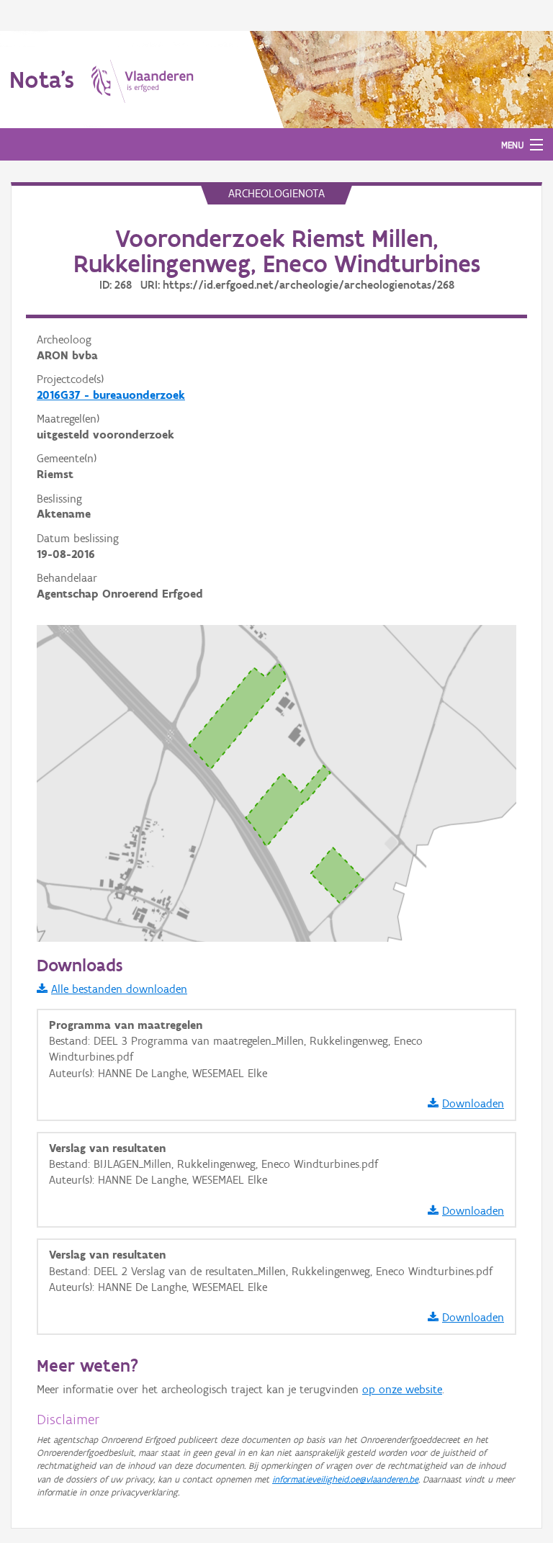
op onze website (402, 1389)
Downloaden (473, 1103)
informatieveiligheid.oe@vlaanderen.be (345, 1479)
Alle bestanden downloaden (119, 989)
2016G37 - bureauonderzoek (111, 395)
